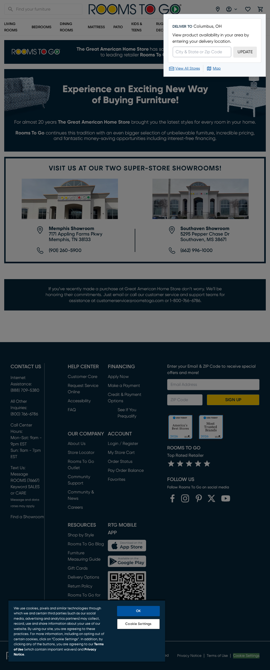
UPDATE (245, 52)
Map (217, 68)
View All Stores (187, 68)
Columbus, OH (208, 26)
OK (138, 611)
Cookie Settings (138, 624)
